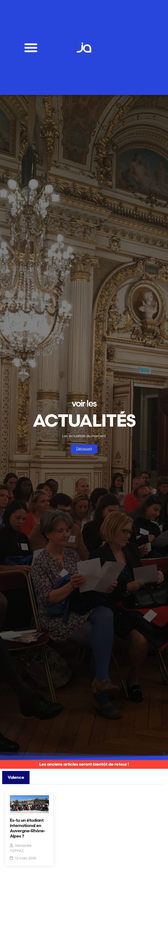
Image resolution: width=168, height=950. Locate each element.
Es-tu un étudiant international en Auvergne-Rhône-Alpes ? (27, 828)
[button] (30, 47)
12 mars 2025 (25, 858)
